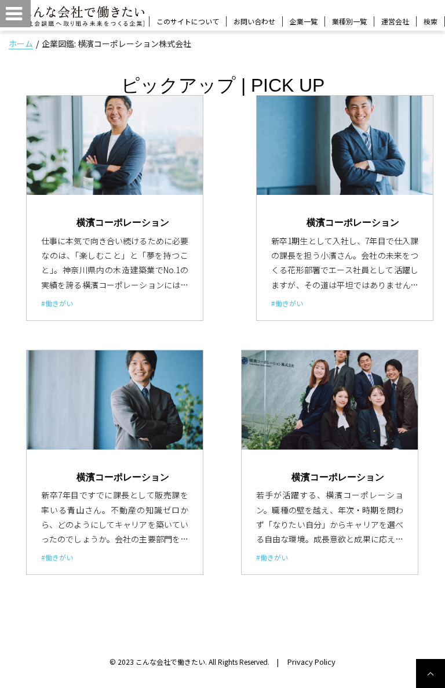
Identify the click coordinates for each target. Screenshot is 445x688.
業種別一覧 (349, 21)
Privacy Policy (311, 661)
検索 (430, 21)
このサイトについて (187, 21)
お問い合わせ (254, 21)
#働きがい (57, 303)
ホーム (21, 43)
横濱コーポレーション (122, 222)
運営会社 (395, 21)
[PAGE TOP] (430, 673)
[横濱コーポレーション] (115, 145)
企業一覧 (304, 21)
